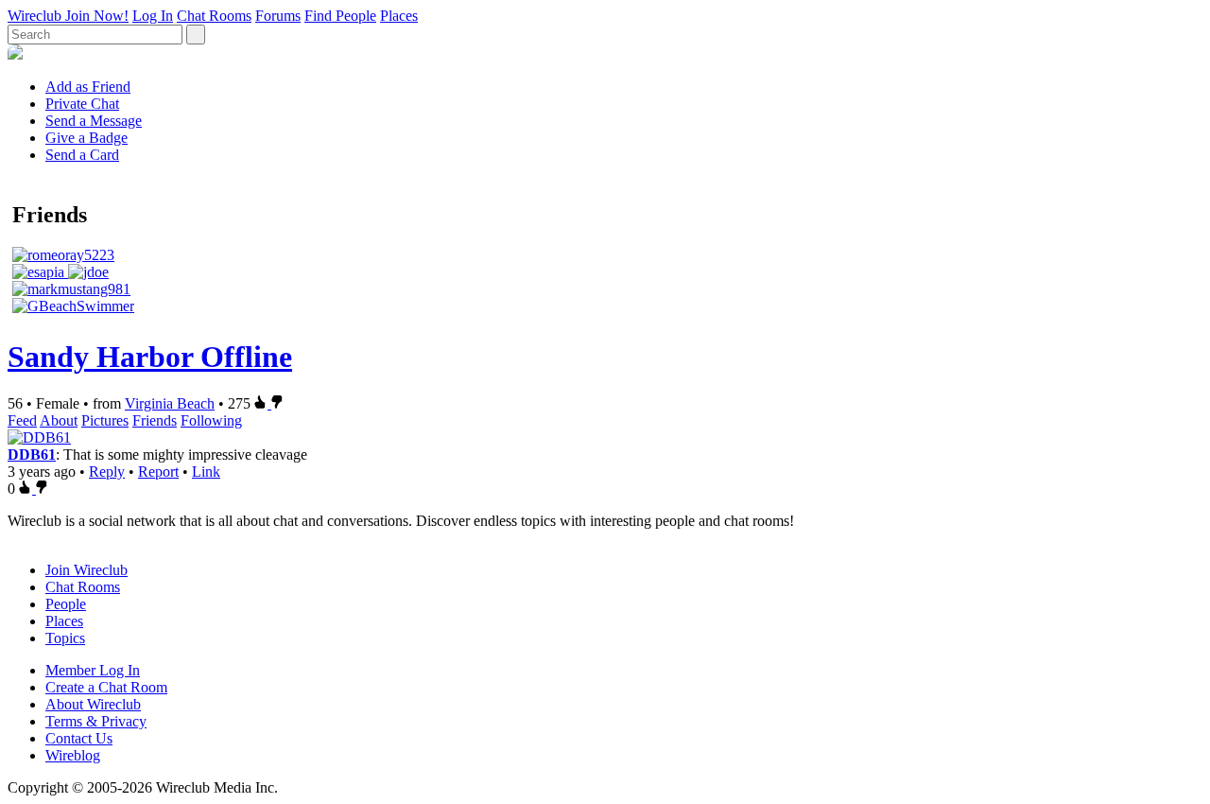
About (59, 420)
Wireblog (72, 755)
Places (399, 16)
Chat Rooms (214, 16)
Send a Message (93, 121)
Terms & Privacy (96, 721)
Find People (340, 16)
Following (211, 420)
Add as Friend (87, 87)
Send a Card (82, 155)
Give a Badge (86, 138)
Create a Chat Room (106, 687)
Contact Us (78, 738)
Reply (107, 471)
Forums (278, 16)
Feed (22, 420)
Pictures (105, 420)
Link (206, 471)
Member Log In (92, 670)
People (65, 604)
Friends (154, 420)
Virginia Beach (170, 403)
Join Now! (97, 16)
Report (158, 471)
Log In (152, 16)
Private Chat (82, 104)
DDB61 (32, 454)
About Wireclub (93, 704)
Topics (65, 638)
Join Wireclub (86, 570)
